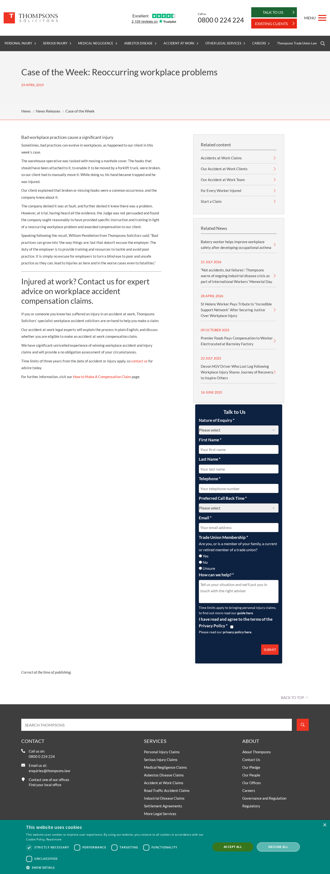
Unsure (209, 568)
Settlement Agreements (163, 806)
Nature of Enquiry (217, 420)
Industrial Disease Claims (164, 798)
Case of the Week (79, 111)
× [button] (324, 825)
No (205, 562)
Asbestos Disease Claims (164, 775)
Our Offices (251, 783)
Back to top (292, 697)
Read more (54, 839)
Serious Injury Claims (161, 759)
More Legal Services (160, 813)
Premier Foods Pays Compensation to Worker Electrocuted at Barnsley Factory (237, 341)
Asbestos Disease (138, 43)
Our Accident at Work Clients (224, 169)
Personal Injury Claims (162, 752)
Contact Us (251, 759)
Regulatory (251, 806)
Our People (251, 775)
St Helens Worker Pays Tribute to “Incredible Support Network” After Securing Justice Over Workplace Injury (236, 310)
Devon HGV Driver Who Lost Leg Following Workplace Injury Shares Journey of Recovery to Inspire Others (237, 372)
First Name (210, 439)
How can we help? (216, 574)
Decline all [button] (278, 847)
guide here (245, 613)
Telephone (210, 478)
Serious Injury (55, 43)
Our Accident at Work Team (223, 179)
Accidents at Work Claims (221, 158)
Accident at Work (179, 43)
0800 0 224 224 (221, 20)
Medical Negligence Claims (165, 767)
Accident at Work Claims (163, 783)
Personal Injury (18, 43)
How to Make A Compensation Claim (102, 376)
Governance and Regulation (264, 798)
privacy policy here (237, 632)
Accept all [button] (233, 847)
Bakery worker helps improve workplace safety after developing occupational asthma (236, 245)
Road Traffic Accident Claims (167, 790)
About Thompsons (256, 752)
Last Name (210, 459)
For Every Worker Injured (221, 190)
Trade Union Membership (223, 537)
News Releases (48, 111)
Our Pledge (251, 767)
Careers (259, 43)
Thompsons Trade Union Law (297, 43)
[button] (115, 867)
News (26, 111)
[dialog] (165, 847)
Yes (205, 556)
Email (205, 517)
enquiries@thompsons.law (49, 770)
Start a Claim (211, 201)
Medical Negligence (95, 43)
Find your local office (45, 784)
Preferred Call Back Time (223, 498)
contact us (139, 361)
